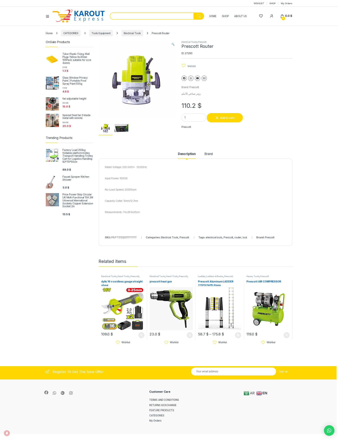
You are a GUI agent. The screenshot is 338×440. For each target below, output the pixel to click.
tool (245, 237)
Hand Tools (123, 276)
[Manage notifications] (7, 433)
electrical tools (214, 237)
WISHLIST (259, 3)
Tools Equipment (101, 33)
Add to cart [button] (141, 335)
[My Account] (272, 16)
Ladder (201, 276)
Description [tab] (187, 154)
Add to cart (227, 117)
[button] (172, 44)
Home (49, 33)
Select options (237, 335)
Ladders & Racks (214, 276)
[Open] (49, 16)
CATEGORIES (70, 33)
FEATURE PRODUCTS (161, 410)
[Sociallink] (46, 392)
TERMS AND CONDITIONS (164, 399)
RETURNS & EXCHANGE (162, 405)
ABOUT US (240, 16)
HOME (212, 16)
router (237, 237)
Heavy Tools (252, 276)
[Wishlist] (261, 16)
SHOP (273, 3)
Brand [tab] (208, 154)
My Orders (286, 3)
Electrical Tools (132, 33)
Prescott (202, 42)
